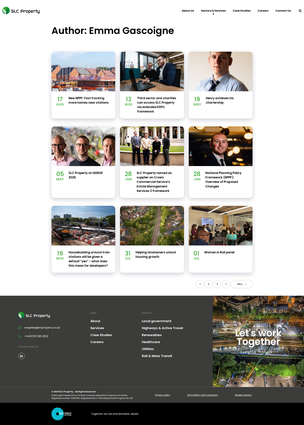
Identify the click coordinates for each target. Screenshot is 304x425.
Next (240, 284)
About (95, 321)
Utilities (148, 349)
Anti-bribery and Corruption (202, 395)
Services (97, 328)
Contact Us (283, 11)
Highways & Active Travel (162, 328)
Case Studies (241, 11)
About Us (188, 11)
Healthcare (151, 342)
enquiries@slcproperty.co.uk (42, 327)
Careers (263, 11)
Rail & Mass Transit (157, 356)
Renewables (152, 335)
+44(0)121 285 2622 (36, 336)
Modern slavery (243, 395)
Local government (156, 321)
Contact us (248, 352)
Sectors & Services (213, 11)
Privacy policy (162, 395)
